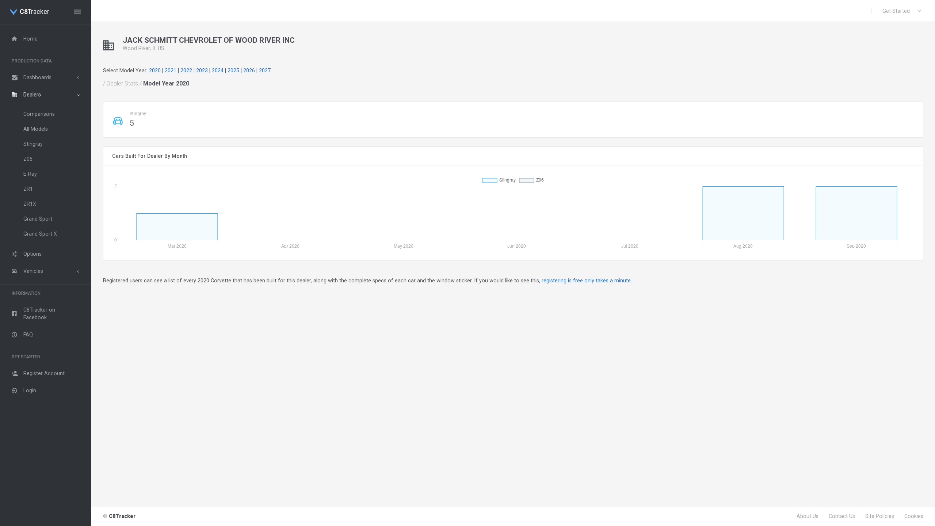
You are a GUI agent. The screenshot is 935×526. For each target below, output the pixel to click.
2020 (155, 70)
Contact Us (842, 516)
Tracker (34, 12)
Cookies (913, 516)
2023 (202, 70)
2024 (218, 70)
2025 (233, 70)
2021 (170, 70)
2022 (186, 70)
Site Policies (879, 516)
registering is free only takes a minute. (587, 280)
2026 (249, 70)
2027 (265, 70)
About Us (807, 516)
